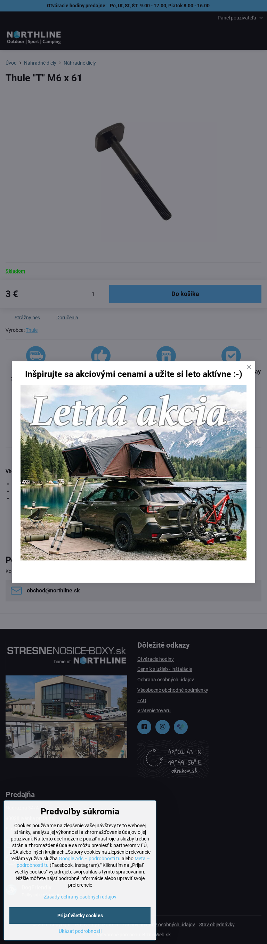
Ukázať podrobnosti (80, 931)
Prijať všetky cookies (80, 915)
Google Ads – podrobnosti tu (90, 858)
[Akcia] (133, 558)
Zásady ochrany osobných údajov (80, 897)
